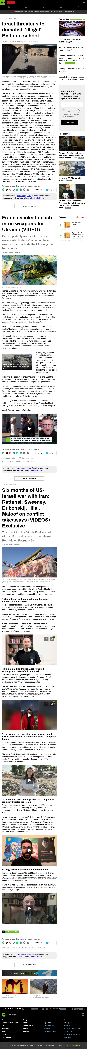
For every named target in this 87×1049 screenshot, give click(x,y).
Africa (4, 1031)
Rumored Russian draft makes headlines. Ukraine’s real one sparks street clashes (71, 155)
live (11, 2)
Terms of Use (68, 1020)
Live (45, 1020)
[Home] (2, 2)
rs (20, 1009)
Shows (25, 1028)
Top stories (64, 19)
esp (8, 1009)
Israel (9, 948)
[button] (29, 429)
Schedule (47, 1028)
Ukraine (30, 461)
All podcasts (80, 217)
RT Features (64, 134)
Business (5, 1028)
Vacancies (67, 1037)
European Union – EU (11, 458)
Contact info (68, 1031)
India (4, 1034)
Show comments (29, 206)
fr (17, 1009)
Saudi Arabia (30, 948)
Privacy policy (68, 1023)
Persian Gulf (18, 948)
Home (5, 18)
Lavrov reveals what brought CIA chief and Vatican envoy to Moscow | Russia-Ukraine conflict (44, 12)
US (44, 948)
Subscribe (70, 123)
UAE (39, 948)
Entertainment (28, 1025)
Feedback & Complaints (72, 1034)
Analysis (26, 1020)
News (4, 1020)
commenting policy (24, 196)
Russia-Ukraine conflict (12, 461)
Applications (48, 1023)
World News (12, 18)
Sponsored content (50, 1031)
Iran (3, 948)
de (14, 1009)
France (25, 458)
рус (11, 1009)
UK (24, 461)
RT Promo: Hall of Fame (72, 1028)
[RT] (34, 1009)
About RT (67, 1025)
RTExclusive (12, 932)
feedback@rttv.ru (37, 198)
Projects (26, 1031)
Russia (33, 458)
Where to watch (49, 1025)
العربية (4, 1009)
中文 (23, 1009)
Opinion (26, 1023)
